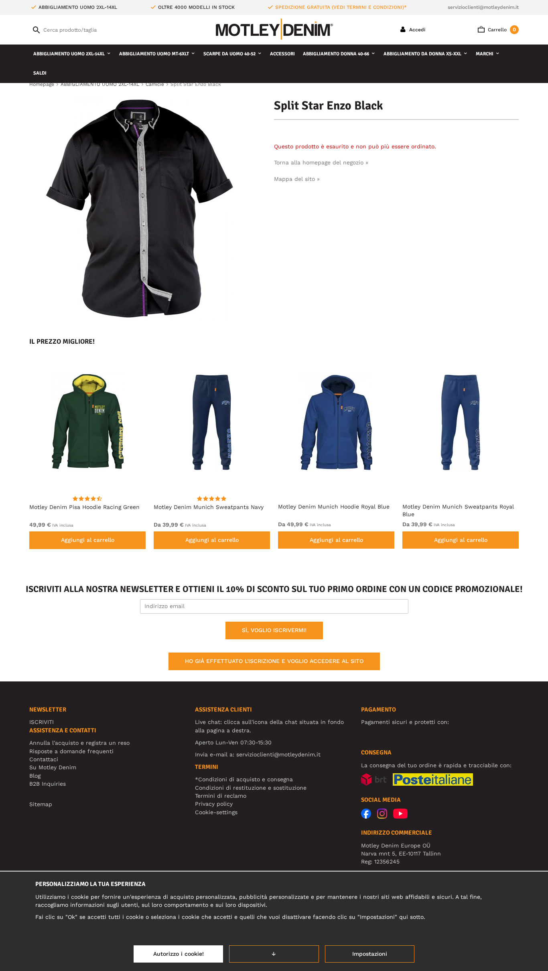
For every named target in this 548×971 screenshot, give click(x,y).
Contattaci (43, 759)
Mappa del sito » (297, 179)
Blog (35, 775)
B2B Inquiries (47, 783)
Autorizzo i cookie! (178, 954)
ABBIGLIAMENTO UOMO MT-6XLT (154, 54)
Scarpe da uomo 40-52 (229, 54)
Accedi (416, 29)
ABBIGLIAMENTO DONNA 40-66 (336, 54)
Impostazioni (369, 954)
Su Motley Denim (52, 767)
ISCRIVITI (41, 722)
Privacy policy (214, 804)
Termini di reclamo (220, 796)
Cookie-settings (216, 812)
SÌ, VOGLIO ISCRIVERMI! (274, 630)
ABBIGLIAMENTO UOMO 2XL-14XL (69, 54)
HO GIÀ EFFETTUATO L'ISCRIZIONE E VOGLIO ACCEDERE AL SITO (274, 661)
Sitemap (40, 804)
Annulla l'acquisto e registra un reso (79, 743)
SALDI (40, 73)
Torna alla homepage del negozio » (321, 162)
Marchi (484, 54)
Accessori (282, 54)
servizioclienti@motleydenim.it (483, 7)
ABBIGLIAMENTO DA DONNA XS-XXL (422, 54)
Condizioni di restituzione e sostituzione (250, 788)
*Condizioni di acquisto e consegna (244, 779)
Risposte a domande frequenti (71, 751)
